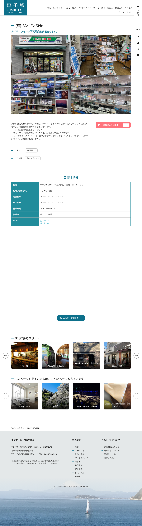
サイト (46, 220)
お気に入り (138, 11)
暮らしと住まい (32, 158)
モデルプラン (81, 450)
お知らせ (79, 476)
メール (46, 223)
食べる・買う (99, 8)
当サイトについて (112, 450)
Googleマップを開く (69, 318)
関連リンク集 (110, 454)
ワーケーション (125, 12)
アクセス (79, 469)
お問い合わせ (110, 458)
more (13, 343)
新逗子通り (30, 150)
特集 (77, 447)
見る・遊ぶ (80, 454)
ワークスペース (81, 458)
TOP (13, 428)
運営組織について (112, 447)
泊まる (78, 461)
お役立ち (20, 428)
